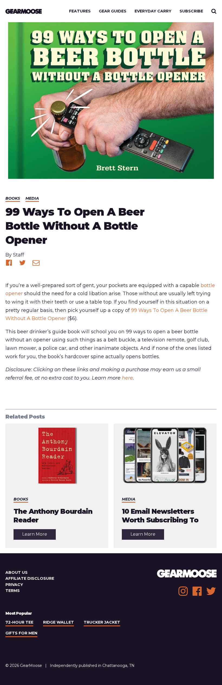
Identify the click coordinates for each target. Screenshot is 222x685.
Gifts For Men (21, 633)
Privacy (14, 584)
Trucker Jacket (102, 622)
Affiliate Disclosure (29, 578)
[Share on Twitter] (22, 262)
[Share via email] (36, 262)
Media (32, 198)
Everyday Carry (153, 11)
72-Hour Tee (19, 622)
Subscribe (191, 11)
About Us (16, 572)
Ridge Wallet (58, 622)
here (127, 378)
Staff (18, 255)
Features (80, 11)
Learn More (39, 535)
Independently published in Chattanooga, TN (92, 665)
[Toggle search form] (214, 11)
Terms (12, 590)
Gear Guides (112, 11)
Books (12, 198)
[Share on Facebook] (8, 262)
